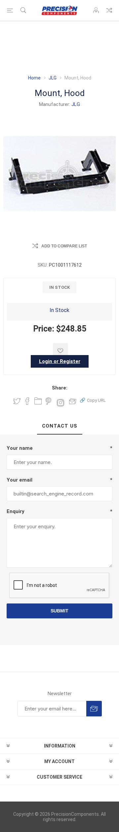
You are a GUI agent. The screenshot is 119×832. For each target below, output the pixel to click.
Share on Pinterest (48, 401)
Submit (59, 610)
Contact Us (59, 426)
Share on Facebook (27, 401)
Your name (20, 448)
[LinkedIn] (38, 401)
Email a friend (72, 401)
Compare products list (109, 10)
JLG (75, 104)
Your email (19, 480)
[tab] (59, 426)
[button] (93, 399)
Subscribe (94, 708)
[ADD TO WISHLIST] (60, 350)
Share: (59, 388)
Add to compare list (64, 246)
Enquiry (15, 511)
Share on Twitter (16, 401)
